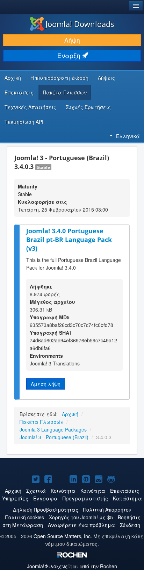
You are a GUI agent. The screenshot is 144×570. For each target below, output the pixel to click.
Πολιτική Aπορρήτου (107, 509)
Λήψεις (106, 77)
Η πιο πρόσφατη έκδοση (59, 77)
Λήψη (72, 40)
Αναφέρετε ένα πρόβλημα (81, 524)
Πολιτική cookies (24, 517)
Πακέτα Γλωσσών (65, 92)
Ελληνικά (128, 136)
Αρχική (13, 77)
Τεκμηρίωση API (24, 121)
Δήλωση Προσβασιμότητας (45, 509)
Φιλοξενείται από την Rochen (72, 566)
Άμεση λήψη (45, 383)
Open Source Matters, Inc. (63, 536)
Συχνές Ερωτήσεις (88, 107)
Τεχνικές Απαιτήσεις (30, 107)
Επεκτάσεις (19, 92)
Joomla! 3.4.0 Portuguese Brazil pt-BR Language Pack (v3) (69, 239)
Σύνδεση (130, 524)
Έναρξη (69, 55)
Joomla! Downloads (79, 24)
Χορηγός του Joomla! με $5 (81, 517)
